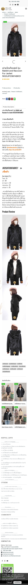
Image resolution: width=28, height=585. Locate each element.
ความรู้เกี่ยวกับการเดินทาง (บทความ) (9, 525)
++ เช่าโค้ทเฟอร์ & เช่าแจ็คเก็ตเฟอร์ (9, 452)
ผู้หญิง (9, 91)
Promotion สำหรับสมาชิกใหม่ (8, 512)
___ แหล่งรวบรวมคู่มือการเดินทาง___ (9, 523)
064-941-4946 (15, 1)
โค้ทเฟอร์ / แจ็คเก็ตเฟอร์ (16, 91)
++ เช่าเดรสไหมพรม (5, 444)
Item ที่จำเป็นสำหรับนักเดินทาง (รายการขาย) (11, 489)
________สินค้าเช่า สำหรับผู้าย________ (9, 470)
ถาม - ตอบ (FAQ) (5, 500)
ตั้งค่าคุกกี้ (9, 582)
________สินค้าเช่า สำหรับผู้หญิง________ (10, 442)
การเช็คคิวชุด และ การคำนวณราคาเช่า (10, 502)
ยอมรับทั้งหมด (17, 582)
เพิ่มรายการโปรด (7, 88)
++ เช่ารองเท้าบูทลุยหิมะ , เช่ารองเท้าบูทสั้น (11, 477)
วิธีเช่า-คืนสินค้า (5, 498)
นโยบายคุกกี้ (10, 579)
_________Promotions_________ (8, 507)
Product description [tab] (8, 107)
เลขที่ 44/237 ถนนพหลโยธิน (11, 547)
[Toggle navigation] (26, 8)
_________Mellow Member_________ (9, 532)
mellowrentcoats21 (8, 554)
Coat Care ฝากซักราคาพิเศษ (7, 491)
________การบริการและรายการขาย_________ (11, 486)
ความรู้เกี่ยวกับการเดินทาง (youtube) (9, 528)
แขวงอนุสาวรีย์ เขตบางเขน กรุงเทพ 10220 (11, 549)
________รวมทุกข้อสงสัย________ (8, 495)
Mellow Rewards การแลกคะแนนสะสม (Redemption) (13, 538)
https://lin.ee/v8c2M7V (15, 150)
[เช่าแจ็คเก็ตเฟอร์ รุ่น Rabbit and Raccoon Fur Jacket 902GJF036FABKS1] (14, 39)
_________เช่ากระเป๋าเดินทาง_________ (9, 479)
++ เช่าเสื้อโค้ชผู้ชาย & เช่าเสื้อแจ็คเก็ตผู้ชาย (11, 472)
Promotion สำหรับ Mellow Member (9, 509)
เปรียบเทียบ (17, 88)
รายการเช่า (4, 93)
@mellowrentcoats (12, 147)
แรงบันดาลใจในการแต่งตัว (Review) (9, 518)
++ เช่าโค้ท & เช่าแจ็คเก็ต (7, 450)
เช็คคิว (5, 171)
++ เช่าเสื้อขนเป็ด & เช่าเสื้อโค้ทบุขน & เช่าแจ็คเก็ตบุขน (14, 475)
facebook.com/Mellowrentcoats (11, 556)
